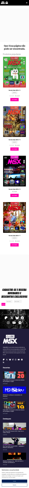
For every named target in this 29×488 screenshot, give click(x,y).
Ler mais (14, 99)
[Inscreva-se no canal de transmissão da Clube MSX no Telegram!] (20, 323)
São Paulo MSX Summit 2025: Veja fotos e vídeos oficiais (13, 431)
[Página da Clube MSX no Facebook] (23, 318)
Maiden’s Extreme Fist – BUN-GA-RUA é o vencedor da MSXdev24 (13, 461)
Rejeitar (14, 485)
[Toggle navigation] (26, 3)
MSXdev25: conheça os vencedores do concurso (12, 395)
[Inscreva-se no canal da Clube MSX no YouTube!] (14, 323)
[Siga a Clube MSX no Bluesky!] (17, 318)
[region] (14, 478)
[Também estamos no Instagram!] (8, 323)
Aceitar (14, 481)
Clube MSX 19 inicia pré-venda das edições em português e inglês (13, 410)
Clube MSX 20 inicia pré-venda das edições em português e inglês (13, 380)
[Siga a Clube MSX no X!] (11, 318)
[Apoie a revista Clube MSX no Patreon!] (6, 318)
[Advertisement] (14, 25)
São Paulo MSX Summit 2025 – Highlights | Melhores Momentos (13, 446)
